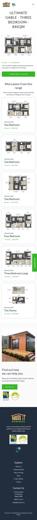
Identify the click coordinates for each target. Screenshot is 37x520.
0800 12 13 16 (18, 499)
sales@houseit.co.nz (18, 502)
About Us (18, 466)
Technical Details (18, 469)
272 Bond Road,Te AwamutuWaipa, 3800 (18, 494)
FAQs (18, 476)
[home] (9, 4)
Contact (18, 482)
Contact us (9, 387)
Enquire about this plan (18, 74)
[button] (33, 4)
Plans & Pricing (18, 472)
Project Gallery (18, 479)
